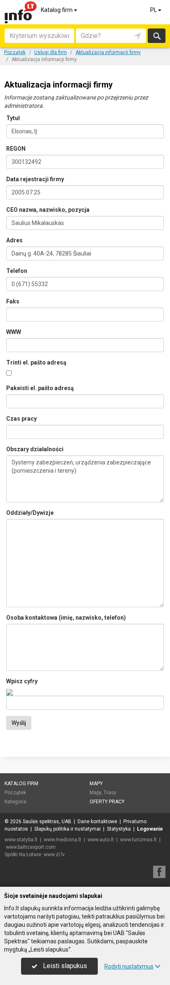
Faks (12, 301)
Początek (15, 793)
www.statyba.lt (21, 840)
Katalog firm (57, 10)
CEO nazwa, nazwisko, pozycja (48, 209)
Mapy (96, 783)
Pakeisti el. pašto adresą (40, 388)
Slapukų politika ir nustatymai (67, 829)
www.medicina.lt (62, 840)
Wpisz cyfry (22, 681)
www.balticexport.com (31, 847)
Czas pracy (21, 418)
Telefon (16, 271)
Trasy (110, 793)
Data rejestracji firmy (35, 179)
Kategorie (15, 802)
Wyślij (19, 723)
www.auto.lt (100, 840)
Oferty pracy (107, 802)
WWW (13, 332)
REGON (16, 148)
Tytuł (13, 118)
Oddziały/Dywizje (30, 512)
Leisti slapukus (64, 966)
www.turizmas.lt (138, 840)
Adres (14, 240)
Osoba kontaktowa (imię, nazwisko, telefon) (66, 617)
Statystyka (119, 829)
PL (154, 10)
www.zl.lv (54, 854)
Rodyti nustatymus (128, 966)
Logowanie (150, 829)
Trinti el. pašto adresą (36, 362)
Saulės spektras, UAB (47, 821)
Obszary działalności (35, 449)
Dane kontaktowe (97, 821)
